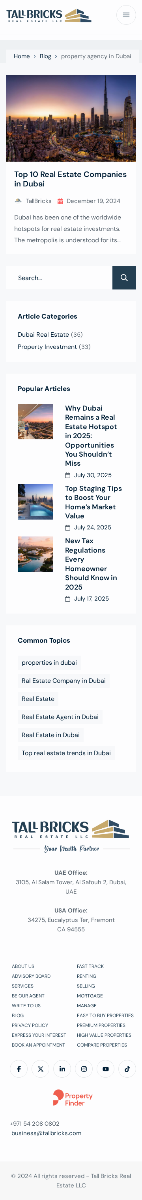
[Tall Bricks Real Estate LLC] (49, 15)
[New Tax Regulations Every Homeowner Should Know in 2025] (35, 554)
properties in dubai (49, 662)
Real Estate (38, 699)
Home (22, 56)
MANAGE (87, 1006)
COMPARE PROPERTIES (102, 1045)
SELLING (86, 986)
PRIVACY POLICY (30, 1025)
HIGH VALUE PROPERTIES (104, 1035)
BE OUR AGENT (28, 996)
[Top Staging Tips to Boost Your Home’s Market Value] (35, 502)
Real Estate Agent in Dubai (60, 717)
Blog (45, 56)
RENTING (86, 976)
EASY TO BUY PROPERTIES (105, 1015)
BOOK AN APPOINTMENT (38, 1045)
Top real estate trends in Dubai (66, 753)
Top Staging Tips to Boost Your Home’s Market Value (93, 502)
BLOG (18, 1015)
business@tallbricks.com (46, 1133)
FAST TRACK (90, 966)
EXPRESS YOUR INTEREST (39, 1035)
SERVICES (23, 986)
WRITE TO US (26, 1006)
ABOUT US (23, 966)
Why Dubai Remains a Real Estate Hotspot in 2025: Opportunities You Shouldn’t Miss (91, 436)
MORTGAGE (90, 996)
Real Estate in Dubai (51, 735)
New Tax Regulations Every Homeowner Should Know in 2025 (91, 564)
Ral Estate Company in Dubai (64, 680)
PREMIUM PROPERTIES (101, 1025)
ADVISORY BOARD (31, 976)
